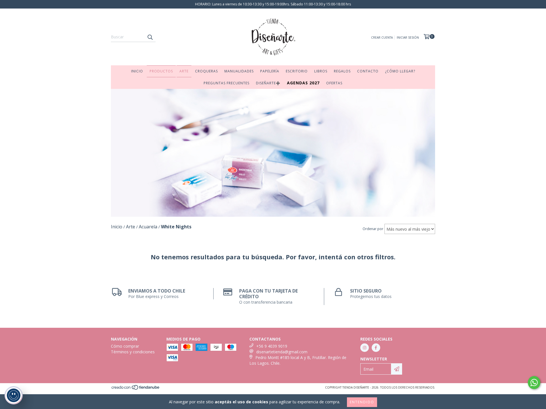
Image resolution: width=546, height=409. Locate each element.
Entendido (362, 402)
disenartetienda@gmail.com (281, 351)
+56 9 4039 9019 (271, 346)
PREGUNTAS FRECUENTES (226, 83)
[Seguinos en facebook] (376, 347)
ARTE (184, 71)
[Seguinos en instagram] (364, 347)
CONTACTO (368, 71)
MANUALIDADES (239, 71)
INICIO (137, 71)
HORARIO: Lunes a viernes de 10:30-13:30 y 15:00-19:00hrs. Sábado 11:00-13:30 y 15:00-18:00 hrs (273, 4)
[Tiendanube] (136, 389)
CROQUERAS (206, 71)
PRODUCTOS (161, 71)
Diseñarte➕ (268, 83)
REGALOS (342, 71)
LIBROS (320, 71)
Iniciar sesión (408, 37)
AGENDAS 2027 (303, 82)
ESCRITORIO (297, 71)
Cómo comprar (125, 346)
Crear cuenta (382, 37)
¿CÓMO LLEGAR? (400, 71)
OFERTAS (334, 83)
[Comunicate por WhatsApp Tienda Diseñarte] (534, 382)
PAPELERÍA (269, 71)
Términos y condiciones (133, 351)
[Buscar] (150, 37)
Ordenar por (373, 228)
